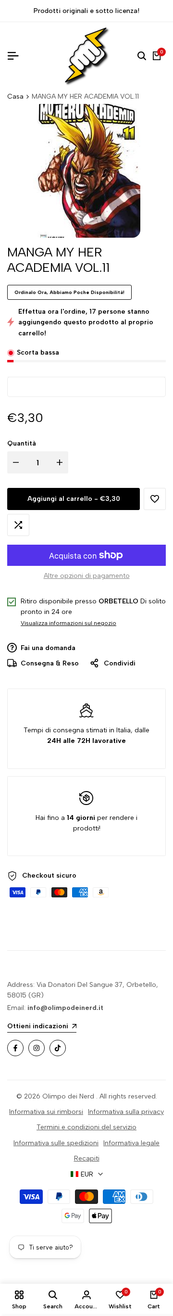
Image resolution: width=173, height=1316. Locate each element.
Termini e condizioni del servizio (86, 1127)
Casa (15, 96)
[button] (155, 499)
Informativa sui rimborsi (46, 1112)
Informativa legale (131, 1143)
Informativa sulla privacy (126, 1112)
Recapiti (86, 1158)
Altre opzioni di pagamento (87, 576)
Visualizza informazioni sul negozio (68, 623)
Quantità (21, 443)
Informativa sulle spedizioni (56, 1143)
